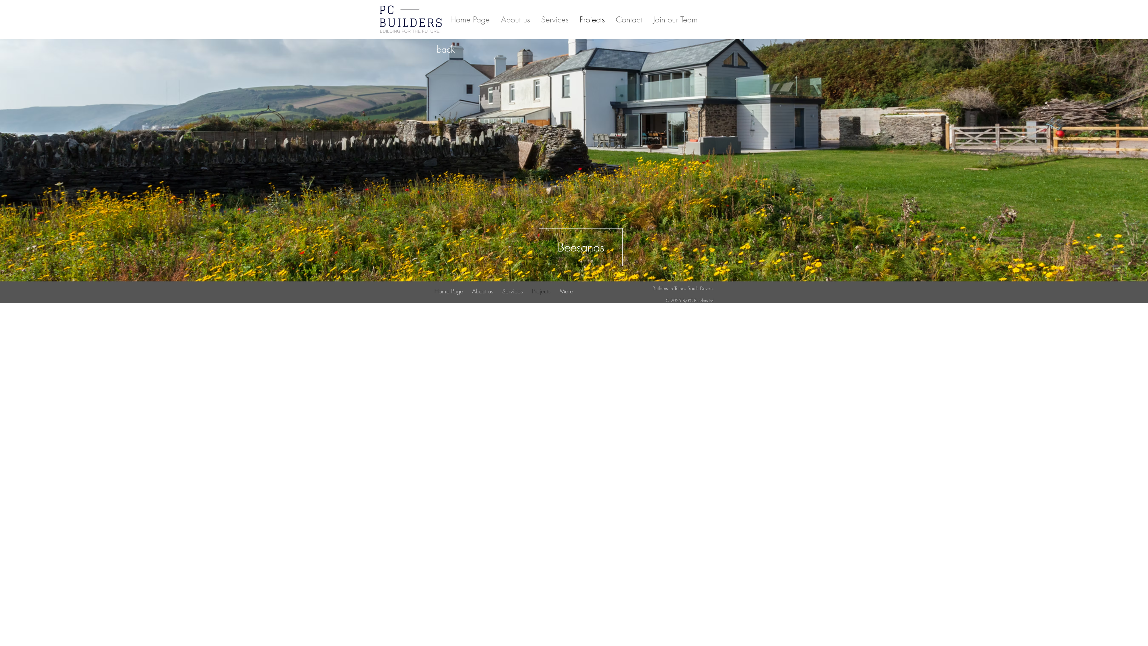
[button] (574, 160)
